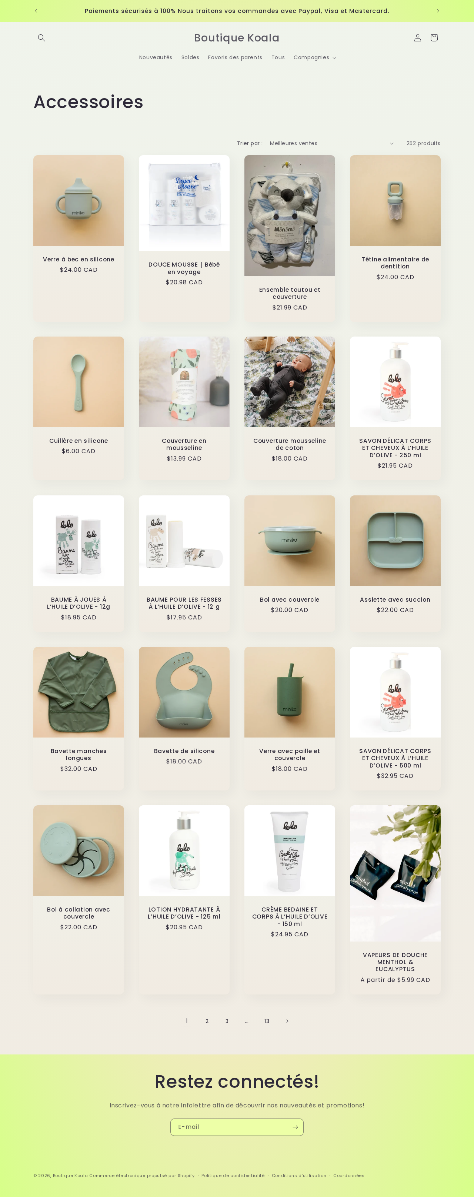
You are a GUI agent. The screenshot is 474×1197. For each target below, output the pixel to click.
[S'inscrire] (295, 1127)
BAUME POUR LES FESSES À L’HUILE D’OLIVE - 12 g (184, 603)
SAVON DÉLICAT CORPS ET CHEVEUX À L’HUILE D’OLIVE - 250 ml (395, 448)
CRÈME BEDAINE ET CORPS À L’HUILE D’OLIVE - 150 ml (290, 916)
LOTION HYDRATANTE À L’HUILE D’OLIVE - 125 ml (184, 913)
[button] (41, 38)
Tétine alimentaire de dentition (395, 263)
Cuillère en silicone (78, 440)
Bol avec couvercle (290, 599)
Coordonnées (349, 1175)
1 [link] (187, 1021)
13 (266, 1021)
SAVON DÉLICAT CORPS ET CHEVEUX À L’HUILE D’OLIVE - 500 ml (395, 758)
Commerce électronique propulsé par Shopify (141, 1175)
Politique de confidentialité (233, 1175)
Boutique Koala (70, 1175)
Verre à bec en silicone (78, 259)
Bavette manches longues (79, 755)
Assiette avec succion (395, 599)
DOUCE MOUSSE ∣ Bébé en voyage (184, 268)
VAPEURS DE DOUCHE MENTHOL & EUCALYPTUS (395, 962)
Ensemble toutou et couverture (290, 293)
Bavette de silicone (184, 751)
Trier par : (250, 143)
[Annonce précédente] (36, 11)
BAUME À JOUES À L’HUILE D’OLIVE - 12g (78, 603)
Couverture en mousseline (184, 444)
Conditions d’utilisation (299, 1175)
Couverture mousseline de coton (289, 444)
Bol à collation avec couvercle (78, 913)
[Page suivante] (287, 1021)
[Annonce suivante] (438, 11)
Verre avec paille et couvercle (289, 755)
